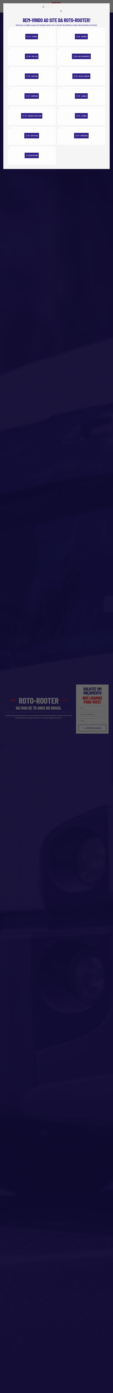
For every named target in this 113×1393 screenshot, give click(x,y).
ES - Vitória (33, 37)
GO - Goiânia (82, 37)
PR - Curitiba (33, 76)
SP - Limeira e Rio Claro (32, 116)
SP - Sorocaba (82, 136)
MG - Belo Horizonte (82, 56)
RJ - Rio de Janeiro (82, 76)
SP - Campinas (33, 96)
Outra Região (33, 155)
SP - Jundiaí (82, 96)
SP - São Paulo (32, 136)
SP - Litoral (82, 116)
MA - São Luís (33, 56)
